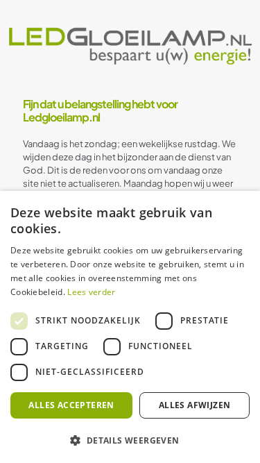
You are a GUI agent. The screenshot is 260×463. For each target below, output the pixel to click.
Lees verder (91, 292)
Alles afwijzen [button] (195, 405)
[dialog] (130, 327)
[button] (130, 440)
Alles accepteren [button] (71, 405)
